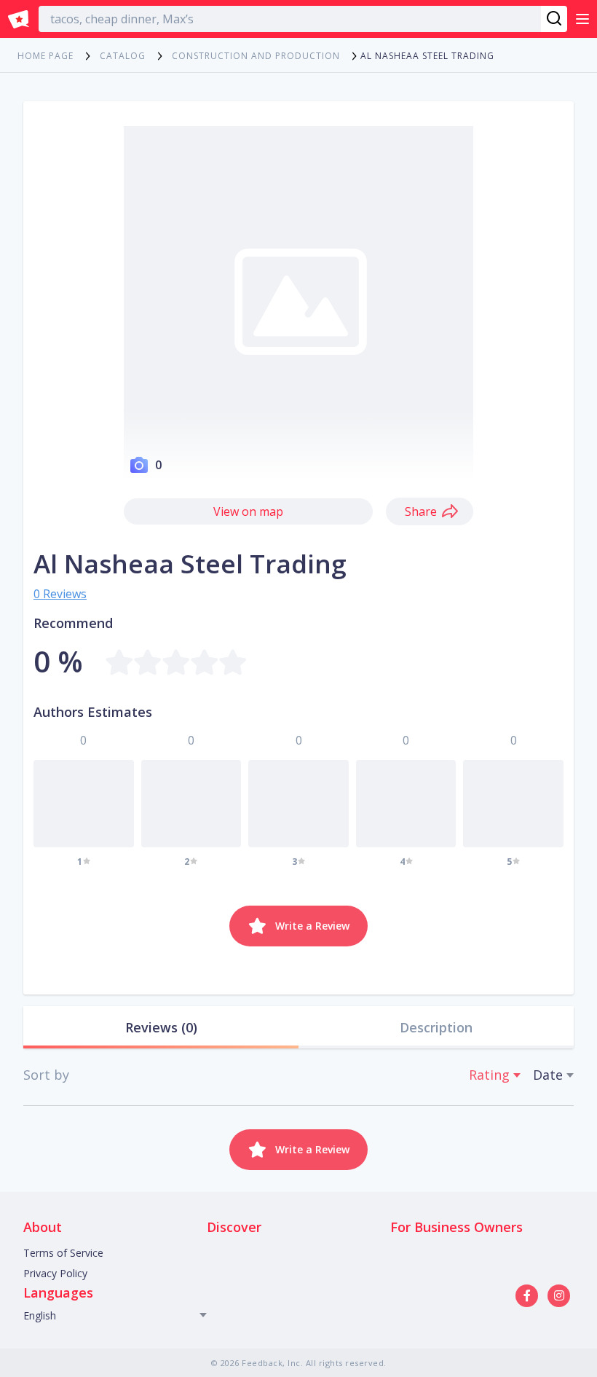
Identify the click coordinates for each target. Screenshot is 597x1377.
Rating (489, 1074)
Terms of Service (63, 1253)
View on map (248, 511)
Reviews (161, 1027)
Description (436, 1027)
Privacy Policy (55, 1273)
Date (548, 1074)
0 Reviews (60, 594)
